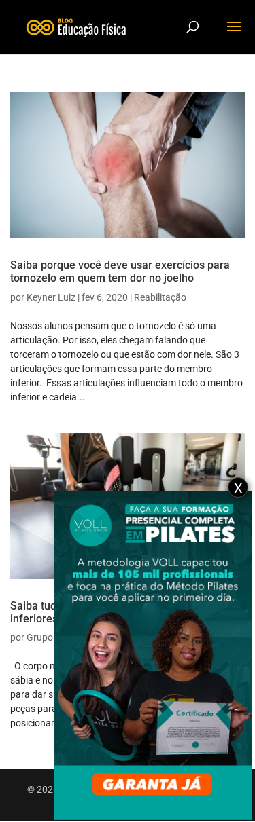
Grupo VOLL (53, 637)
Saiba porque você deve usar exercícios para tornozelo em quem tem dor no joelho (120, 271)
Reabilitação (160, 297)
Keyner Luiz (51, 297)
